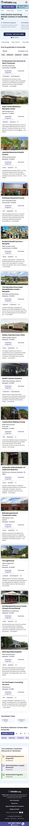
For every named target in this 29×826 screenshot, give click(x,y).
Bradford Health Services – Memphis (13, 242)
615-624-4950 (9, 7)
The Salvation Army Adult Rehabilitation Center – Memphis (12, 289)
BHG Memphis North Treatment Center (10, 514)
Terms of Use (13, 818)
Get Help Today (14, 823)
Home (2, 10)
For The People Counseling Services (12, 683)
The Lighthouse (8, 561)
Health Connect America (12, 378)
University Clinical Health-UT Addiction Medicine (13, 468)
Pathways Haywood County (13, 198)
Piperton (12, 738)
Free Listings (5, 42)
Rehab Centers (10, 10)
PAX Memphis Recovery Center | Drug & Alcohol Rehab (14, 607)
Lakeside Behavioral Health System (13, 153)
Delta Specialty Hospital (11, 652)
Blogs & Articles (14, 809)
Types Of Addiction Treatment (14, 806)
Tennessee (19, 10)
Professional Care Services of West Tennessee (13, 62)
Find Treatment (14, 800)
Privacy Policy (21, 818)
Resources (14, 803)
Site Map (7, 818)
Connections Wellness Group (13, 422)
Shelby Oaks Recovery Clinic (13, 335)
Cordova (20, 738)
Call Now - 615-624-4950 (14, 34)
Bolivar (4, 738)
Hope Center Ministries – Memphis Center (11, 108)
